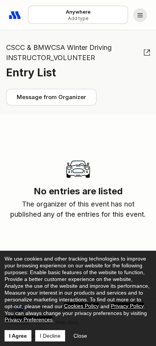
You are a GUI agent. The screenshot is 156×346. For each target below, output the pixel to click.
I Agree (18, 336)
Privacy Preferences (29, 320)
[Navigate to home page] (15, 15)
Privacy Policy (127, 306)
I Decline (50, 336)
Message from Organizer (51, 97)
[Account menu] (140, 15)
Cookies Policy (81, 306)
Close (80, 336)
